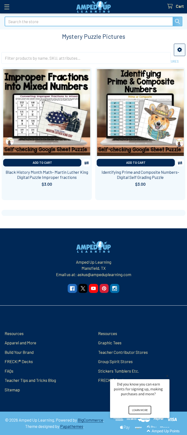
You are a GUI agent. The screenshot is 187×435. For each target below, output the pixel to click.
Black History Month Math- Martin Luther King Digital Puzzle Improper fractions (47, 175)
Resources (14, 333)
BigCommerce (90, 419)
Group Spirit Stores (115, 361)
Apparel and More (20, 342)
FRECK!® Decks (19, 361)
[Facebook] (72, 288)
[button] (179, 50)
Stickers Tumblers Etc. (118, 370)
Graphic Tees (110, 342)
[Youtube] (93, 288)
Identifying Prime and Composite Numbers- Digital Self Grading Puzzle (140, 175)
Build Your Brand (19, 352)
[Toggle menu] (6, 6)
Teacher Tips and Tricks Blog (30, 380)
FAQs (9, 370)
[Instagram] (114, 288)
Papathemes (71, 426)
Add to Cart (42, 162)
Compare (86, 162)
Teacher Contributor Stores (123, 352)
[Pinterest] (104, 288)
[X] (82, 288)
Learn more (140, 410)
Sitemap (12, 389)
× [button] (167, 376)
